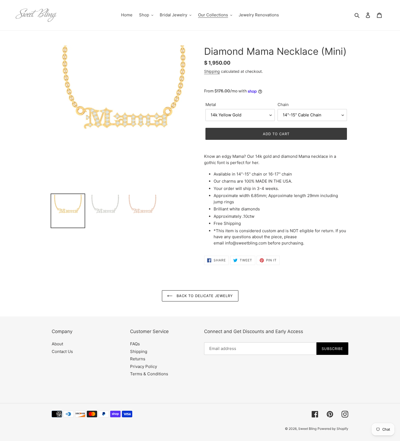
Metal (210, 104)
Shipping (212, 71)
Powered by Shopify (333, 429)
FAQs (135, 343)
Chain (283, 104)
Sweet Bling (307, 429)
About (57, 343)
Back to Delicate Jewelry (204, 296)
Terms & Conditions (149, 373)
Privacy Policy (143, 366)
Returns (137, 358)
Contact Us (62, 351)
